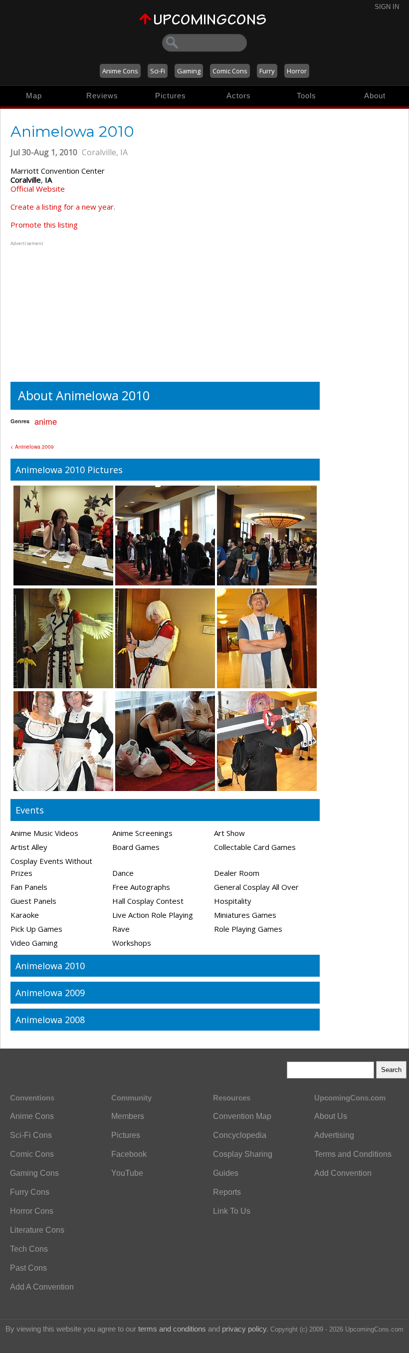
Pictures (170, 95)
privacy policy (244, 1329)
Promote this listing (44, 225)
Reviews (102, 95)
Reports (227, 1192)
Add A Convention (42, 1287)
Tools (306, 95)
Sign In (387, 6)
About (375, 95)
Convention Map (242, 1116)
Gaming (189, 70)
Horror (297, 70)
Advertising (334, 1135)
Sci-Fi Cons (31, 1135)
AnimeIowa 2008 (50, 1020)
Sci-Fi (157, 70)
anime (45, 421)
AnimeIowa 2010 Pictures (69, 470)
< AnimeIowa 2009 (32, 446)
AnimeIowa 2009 (50, 993)
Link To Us (231, 1211)
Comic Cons (229, 70)
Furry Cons (29, 1192)
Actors (238, 95)
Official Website (37, 189)
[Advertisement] (72, 310)
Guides (225, 1173)
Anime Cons (120, 70)
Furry (267, 70)
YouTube (127, 1173)
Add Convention (343, 1173)
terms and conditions (172, 1329)
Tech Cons (29, 1249)
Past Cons (28, 1268)
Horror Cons (31, 1211)
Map (34, 95)
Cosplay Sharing (242, 1154)
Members (127, 1116)
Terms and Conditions (353, 1154)
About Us (330, 1116)
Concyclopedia (239, 1135)
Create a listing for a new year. (62, 207)
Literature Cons (37, 1230)
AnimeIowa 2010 (50, 966)
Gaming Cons (34, 1173)
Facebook (129, 1154)
